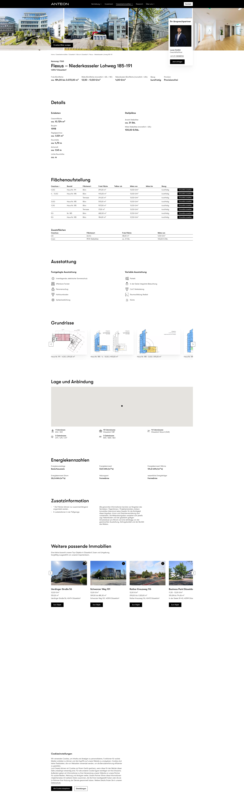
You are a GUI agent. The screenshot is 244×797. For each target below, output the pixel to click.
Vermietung (95, 4)
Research (139, 4)
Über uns (149, 4)
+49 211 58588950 (177, 56)
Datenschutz (56, 783)
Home (53, 54)
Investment (109, 4)
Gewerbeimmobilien (123, 4)
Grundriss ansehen (185, 190)
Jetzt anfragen (177, 62)
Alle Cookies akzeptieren (61, 788)
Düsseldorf (72, 54)
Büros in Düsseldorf (82, 54)
